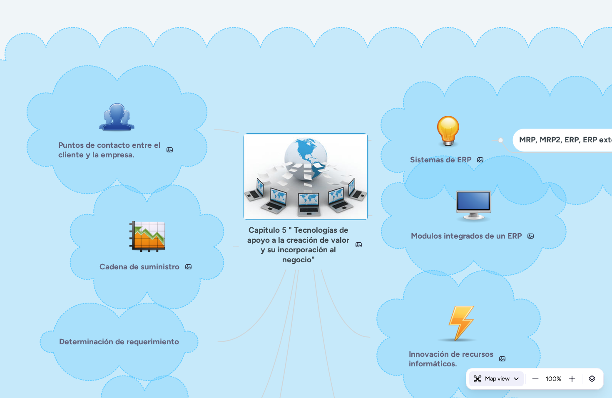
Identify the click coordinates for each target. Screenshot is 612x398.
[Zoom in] (572, 378)
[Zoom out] (535, 378)
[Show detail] (592, 378)
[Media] (358, 245)
